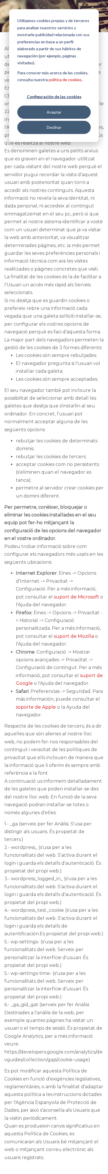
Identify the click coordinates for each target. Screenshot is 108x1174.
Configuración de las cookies (54, 96)
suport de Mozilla (74, 636)
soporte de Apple (36, 707)
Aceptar (54, 112)
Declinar (54, 127)
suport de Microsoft (76, 597)
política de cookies (65, 79)
